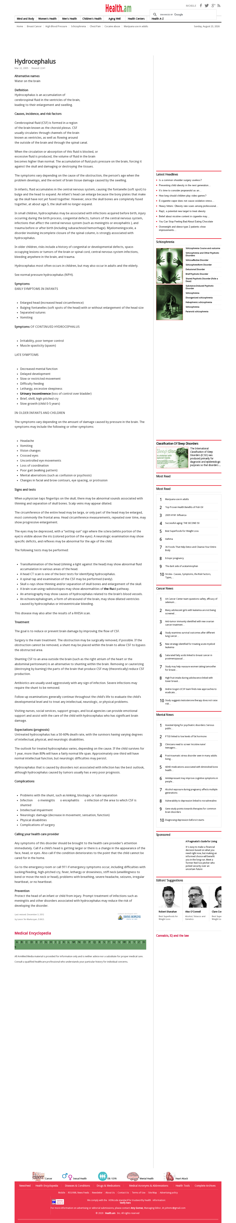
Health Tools (183, 1186)
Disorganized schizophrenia (199, 298)
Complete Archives (205, 1186)
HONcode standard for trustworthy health (130, 1200)
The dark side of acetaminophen (181, 566)
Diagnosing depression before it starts (184, 820)
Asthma (169, 539)
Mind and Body (25, 18)
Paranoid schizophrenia (197, 311)
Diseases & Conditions (77, 1186)
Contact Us (123, 1192)
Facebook (200, 5)
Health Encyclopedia (46, 1186)
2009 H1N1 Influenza (175, 515)
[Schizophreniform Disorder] (169, 282)
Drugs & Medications (108, 1186)
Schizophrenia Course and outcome (203, 248)
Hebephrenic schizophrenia (199, 302)
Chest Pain (95, 26)
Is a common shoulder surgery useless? (180, 180)
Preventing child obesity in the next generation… (185, 185)
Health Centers (136, 18)
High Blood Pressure (56, 26)
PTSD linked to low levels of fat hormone (185, 736)
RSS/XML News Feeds (78, 1192)
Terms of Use (138, 1192)
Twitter (206, 5)
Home (20, 26)
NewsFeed (25, 1186)
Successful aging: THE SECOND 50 (182, 523)
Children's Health (92, 18)
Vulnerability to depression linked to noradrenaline (190, 800)
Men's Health (69, 18)
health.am (118, 8)
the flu (108, 589)
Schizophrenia (78, 26)
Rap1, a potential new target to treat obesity (182, 211)
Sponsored (163, 834)
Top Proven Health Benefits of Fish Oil (184, 507)
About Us (110, 1192)
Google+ (213, 5)
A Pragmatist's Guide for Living (201, 841)
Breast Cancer (34, 26)
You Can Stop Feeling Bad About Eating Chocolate (186, 221)
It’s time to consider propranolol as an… (180, 190)
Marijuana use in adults (136, 26)
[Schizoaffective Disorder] (169, 319)
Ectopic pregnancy (174, 558)
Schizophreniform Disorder (199, 265)
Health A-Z (158, 18)
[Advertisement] (82, 39)
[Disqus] (83, 1026)
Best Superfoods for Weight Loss (182, 531)
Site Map (152, 1192)
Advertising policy (169, 1192)
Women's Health (47, 18)
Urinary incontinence (35, 393)
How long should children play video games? (182, 195)
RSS (218, 5)
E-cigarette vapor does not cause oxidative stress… (186, 200)
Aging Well (115, 18)
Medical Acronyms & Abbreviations (148, 1186)
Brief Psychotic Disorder (197, 274)
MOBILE (191, 5)
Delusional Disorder (195, 269)
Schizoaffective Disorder (197, 260)
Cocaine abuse (112, 26)
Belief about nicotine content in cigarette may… (184, 216)
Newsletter (97, 1192)
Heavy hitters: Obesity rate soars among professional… (188, 206)
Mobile (61, 1192)
